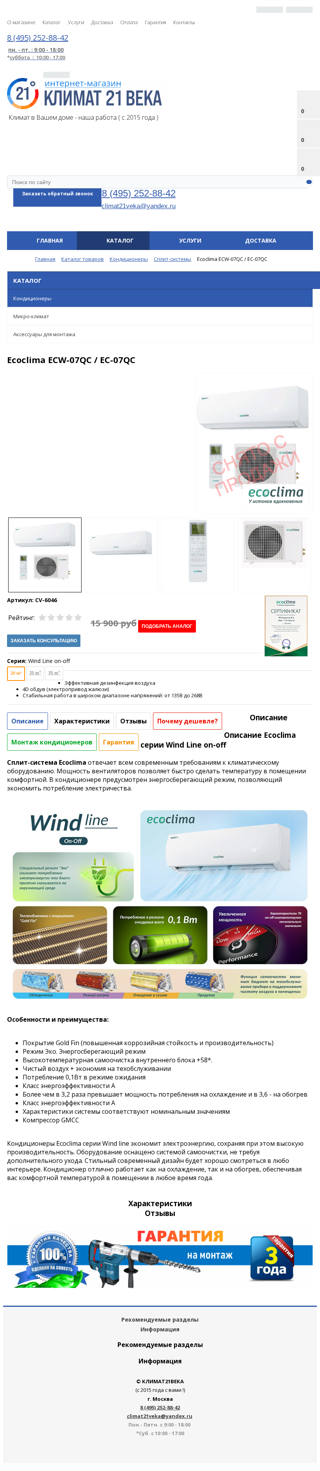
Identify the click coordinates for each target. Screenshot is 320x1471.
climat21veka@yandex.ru (138, 206)
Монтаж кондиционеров (51, 742)
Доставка (102, 22)
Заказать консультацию (44, 640)
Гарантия (155, 22)
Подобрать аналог (167, 626)
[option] (254, 467)
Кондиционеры (32, 298)
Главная (50, 240)
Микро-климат (31, 316)
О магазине (21, 22)
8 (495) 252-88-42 (139, 193)
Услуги (76, 22)
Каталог (52, 22)
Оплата (129, 22)
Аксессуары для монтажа (44, 334)
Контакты (184, 22)
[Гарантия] (160, 1285)
